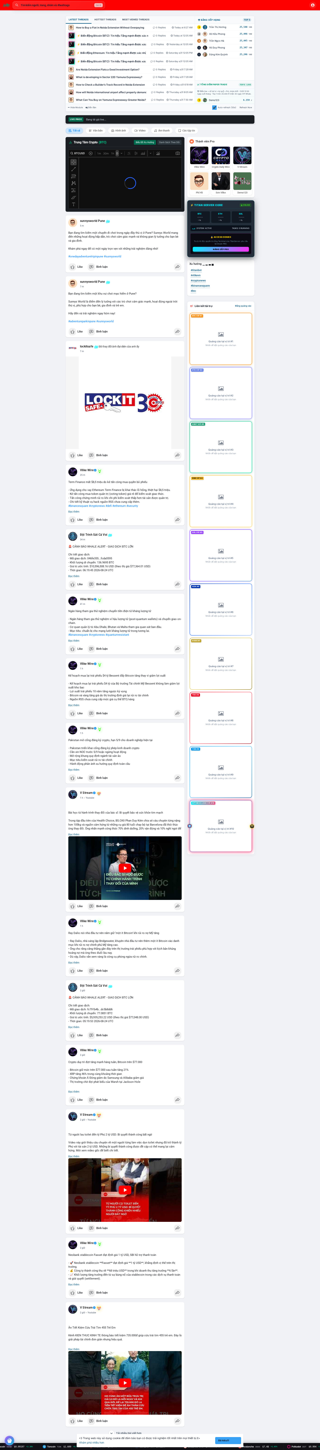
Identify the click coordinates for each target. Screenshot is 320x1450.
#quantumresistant (117, 634)
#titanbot (196, 270)
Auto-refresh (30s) (227, 107)
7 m (82, 286)
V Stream (86, 793)
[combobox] (59, 5)
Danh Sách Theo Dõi (169, 142)
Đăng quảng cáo (243, 306)
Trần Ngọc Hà (216, 40)
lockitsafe (86, 346)
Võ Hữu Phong (217, 34)
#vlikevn (196, 275)
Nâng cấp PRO (221, 249)
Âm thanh (164, 130)
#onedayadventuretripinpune (85, 256)
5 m (82, 225)
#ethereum (119, 506)
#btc (193, 290)
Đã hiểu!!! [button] (223, 1440)
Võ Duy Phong (217, 47)
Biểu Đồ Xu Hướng (145, 142)
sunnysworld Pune (92, 221)
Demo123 (214, 100)
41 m (82, 604)
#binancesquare (78, 506)
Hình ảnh (120, 130)
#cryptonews (97, 506)
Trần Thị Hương (217, 27)
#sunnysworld (112, 256)
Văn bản (97, 130)
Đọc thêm (73, 511)
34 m (82, 539)
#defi (109, 506)
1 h (81, 668)
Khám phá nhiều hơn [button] (91, 1442)
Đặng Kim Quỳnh (218, 54)
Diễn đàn (92, 107)
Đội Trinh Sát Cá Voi (93, 534)
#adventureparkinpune (82, 321)
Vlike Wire (87, 470)
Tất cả (76, 130)
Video (142, 130)
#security (132, 506)
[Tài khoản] (312, 5)
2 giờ (82, 990)
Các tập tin (188, 130)
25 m (82, 475)
